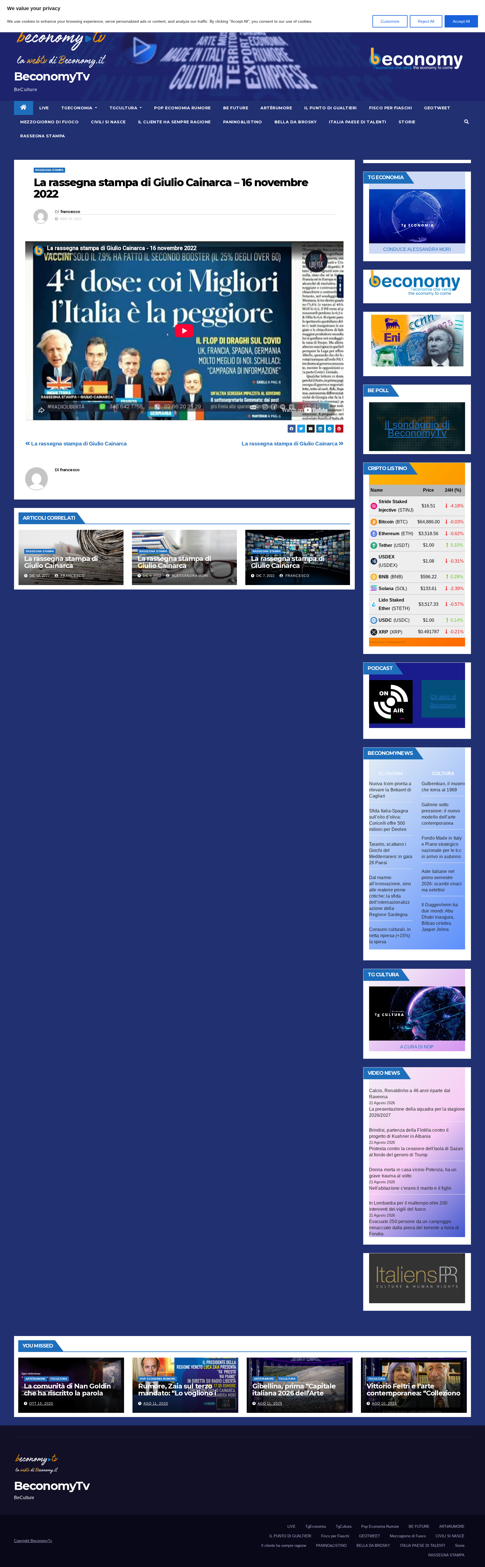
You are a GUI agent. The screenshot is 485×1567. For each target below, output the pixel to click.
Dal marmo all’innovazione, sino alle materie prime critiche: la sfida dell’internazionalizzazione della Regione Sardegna (390, 896)
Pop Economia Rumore (182, 107)
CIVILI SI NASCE (108, 121)
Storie (407, 121)
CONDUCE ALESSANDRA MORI (417, 249)
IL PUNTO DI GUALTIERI (330, 107)
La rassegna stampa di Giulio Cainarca (290, 444)
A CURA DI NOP (417, 1046)
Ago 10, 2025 (384, 1404)
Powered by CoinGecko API (387, 642)
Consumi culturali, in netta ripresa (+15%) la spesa (390, 935)
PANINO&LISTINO (242, 121)
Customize (390, 21)
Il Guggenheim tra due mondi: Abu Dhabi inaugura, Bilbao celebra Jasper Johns (440, 917)
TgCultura (124, 107)
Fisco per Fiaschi (390, 107)
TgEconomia (77, 107)
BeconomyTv (51, 76)
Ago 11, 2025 (155, 1404)
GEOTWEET (437, 107)
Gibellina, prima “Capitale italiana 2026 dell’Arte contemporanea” (294, 1393)
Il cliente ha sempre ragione (174, 121)
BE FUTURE (235, 107)
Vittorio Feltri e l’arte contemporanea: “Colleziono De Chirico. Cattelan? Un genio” (413, 1396)
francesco (70, 211)
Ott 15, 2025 (41, 1404)
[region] (242, 16)
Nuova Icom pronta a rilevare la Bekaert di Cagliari (390, 789)
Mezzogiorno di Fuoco (49, 121)
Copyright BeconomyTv (33, 1541)
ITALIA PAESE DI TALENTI (357, 121)
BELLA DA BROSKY (295, 121)
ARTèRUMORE (276, 107)
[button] (466, 121)
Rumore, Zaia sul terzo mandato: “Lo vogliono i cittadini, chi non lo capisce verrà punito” (182, 1396)
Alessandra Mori (189, 576)
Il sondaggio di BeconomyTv (417, 429)
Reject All (426, 21)
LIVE (44, 107)
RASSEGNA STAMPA (42, 135)
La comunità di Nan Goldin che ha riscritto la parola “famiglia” (67, 1393)
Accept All (461, 21)
